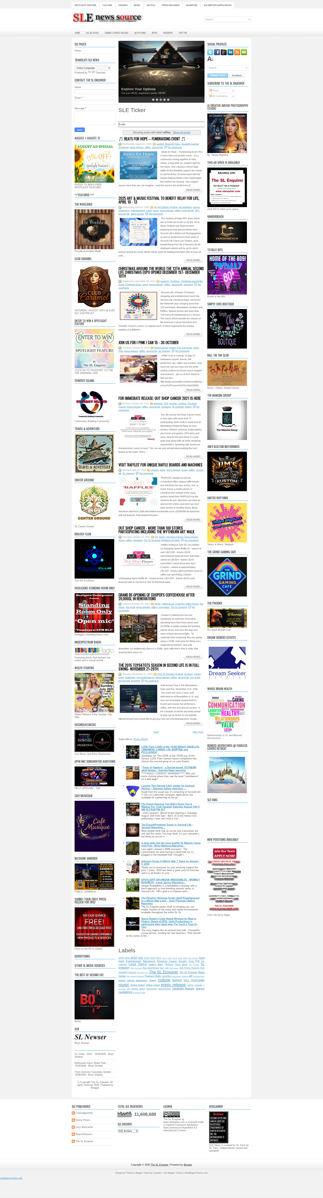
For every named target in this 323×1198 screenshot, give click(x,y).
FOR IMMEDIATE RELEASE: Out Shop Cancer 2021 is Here (160, 398)
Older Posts (198, 732)
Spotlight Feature (85, 5)
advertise (166, 976)
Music (137, 5)
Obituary (169, 964)
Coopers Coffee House (187, 604)
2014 (158, 958)
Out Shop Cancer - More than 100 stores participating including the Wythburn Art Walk (156, 529)
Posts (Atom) (141, 739)
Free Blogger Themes (173, 1173)
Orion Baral (181, 964)
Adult (201, 958)
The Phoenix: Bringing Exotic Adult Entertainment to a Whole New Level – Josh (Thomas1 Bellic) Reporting (170, 901)
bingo (158, 604)
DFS (166, 403)
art (155, 207)
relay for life (188, 210)
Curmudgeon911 (84, 1113)
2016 (164, 958)
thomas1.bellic (139, 992)
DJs (179, 348)
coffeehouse (168, 604)
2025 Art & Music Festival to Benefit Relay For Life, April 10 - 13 (159, 200)
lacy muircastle (194, 980)
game (162, 470)
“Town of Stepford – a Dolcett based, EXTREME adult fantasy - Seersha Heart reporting (168, 769)
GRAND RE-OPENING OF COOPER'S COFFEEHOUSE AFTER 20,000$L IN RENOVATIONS (157, 596)
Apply (154, 32)
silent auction (137, 214)
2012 (146, 958)
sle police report (136, 989)
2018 (169, 958)
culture (197, 674)
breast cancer (161, 348)
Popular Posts (217, 75)
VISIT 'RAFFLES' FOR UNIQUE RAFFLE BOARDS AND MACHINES (160, 465)
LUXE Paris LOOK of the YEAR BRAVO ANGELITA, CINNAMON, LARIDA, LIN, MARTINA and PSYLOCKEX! (170, 749)
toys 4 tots (195, 677)
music (156, 210)
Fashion (123, 5)
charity (172, 348)
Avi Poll (151, 5)
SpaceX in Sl (142, 973)
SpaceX (132, 972)
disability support (190, 144)
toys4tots (135, 681)
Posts (215, 90)
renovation (164, 607)
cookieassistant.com (11, 1178)
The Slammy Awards (135, 976)
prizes (185, 470)
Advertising (149, 961)
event (149, 210)
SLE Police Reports (189, 968)
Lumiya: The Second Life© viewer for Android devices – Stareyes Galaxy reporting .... (167, 787)
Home (77, 32)
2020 (180, 958)
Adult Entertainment (130, 961)
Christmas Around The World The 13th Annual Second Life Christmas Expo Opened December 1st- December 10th (161, 272)
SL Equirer (194, 965)
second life (157, 147)
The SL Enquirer (152, 540)
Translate (101, 72)
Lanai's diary (156, 964)
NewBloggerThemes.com (196, 1173)
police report (153, 985)
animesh (158, 403)
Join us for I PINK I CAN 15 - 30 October (149, 342)
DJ (156, 537)
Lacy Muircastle (84, 1127)
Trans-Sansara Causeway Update (93, 1072)
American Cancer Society (172, 961)
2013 (152, 958)
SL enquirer (164, 351)
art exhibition (185, 207)
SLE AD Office (92, 32)
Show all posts (181, 132)
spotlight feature (183, 988)
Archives (237, 75)
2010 (133, 957)
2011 (140, 958)
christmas (175, 281)
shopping (188, 284)
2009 (127, 958)
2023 (185, 958)
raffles (148, 147)
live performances (145, 677)
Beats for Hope (172, 144)
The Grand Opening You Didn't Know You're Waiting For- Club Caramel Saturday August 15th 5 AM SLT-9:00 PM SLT (170, 807)
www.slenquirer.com (174, 1122)
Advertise (191, 5)
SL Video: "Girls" (84, 1054)
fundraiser (124, 147)
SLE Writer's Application (217, 5)
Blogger (95, 1087)
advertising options (180, 976)
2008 (121, 958)
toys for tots (124, 681)
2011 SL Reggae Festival (170, 674)
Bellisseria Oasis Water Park (90, 1063)
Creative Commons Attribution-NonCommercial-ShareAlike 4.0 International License (181, 1127)
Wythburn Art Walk (170, 540)
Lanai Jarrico (138, 964)
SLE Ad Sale (136, 968)
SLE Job (164, 968)
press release (137, 147)
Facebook (168, 32)
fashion (173, 403)
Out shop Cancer (174, 537)
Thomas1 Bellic (152, 976)
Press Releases (171, 5)
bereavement (198, 976)
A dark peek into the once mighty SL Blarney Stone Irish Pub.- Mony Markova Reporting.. (171, 844)
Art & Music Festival (168, 207)
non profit (130, 607)
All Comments (220, 96)
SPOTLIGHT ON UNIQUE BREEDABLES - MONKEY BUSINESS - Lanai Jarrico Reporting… (170, 881)
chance (155, 470)
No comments (175, 147)
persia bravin (138, 985)
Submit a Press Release (116, 32)
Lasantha (157, 1173)
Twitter (183, 32)
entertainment (138, 210)
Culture (107, 5)
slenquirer (152, 989)
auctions (164, 281)
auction (160, 144)
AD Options (140, 32)
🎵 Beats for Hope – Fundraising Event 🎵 (152, 139)
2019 (175, 958)
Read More (193, 190)
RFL (197, 210)
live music (187, 348)
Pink (121, 351)
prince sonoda (194, 985)
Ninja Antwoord (84, 1134)
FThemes (129, 1173)
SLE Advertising (151, 968)
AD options (193, 958)
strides (188, 407)
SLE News (174, 968)
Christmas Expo (133, 284)
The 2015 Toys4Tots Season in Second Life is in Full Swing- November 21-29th (159, 667)
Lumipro (182, 403)
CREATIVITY (131, 89)
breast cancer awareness (133, 980)
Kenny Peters (83, 1120)
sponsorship (164, 989)
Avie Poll (194, 961)
